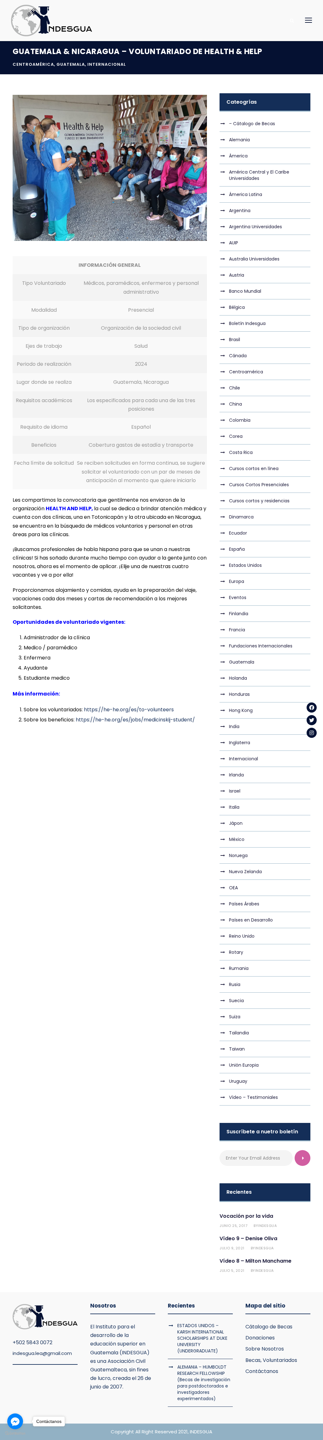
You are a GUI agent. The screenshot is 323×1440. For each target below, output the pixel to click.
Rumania (239, 968)
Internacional (106, 64)
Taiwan (237, 1049)
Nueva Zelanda (245, 871)
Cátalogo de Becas (268, 1326)
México (236, 839)
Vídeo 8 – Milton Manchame (255, 1261)
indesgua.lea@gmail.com (42, 1353)
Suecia (236, 1000)
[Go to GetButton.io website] (15, 1433)
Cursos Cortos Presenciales (259, 484)
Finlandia (238, 613)
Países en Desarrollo (251, 920)
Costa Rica (241, 452)
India (234, 726)
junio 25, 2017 (233, 1225)
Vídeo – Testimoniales (253, 1097)
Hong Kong (241, 710)
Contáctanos (261, 1371)
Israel (234, 791)
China (235, 404)
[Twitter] (312, 720)
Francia (237, 630)
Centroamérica (33, 64)
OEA (233, 888)
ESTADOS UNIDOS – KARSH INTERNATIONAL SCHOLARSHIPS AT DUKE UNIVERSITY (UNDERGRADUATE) (202, 1338)
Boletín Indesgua (247, 323)
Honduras (239, 694)
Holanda (238, 678)
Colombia (239, 420)
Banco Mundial (245, 291)
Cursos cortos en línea (254, 468)
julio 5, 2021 (232, 1270)
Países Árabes (244, 904)
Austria (236, 275)
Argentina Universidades (255, 227)
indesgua (267, 1225)
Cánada (238, 355)
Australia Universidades (254, 259)
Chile (234, 388)
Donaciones (260, 1337)
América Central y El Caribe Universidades (259, 175)
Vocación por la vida (246, 1216)
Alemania (239, 140)
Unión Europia (244, 1065)
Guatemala (70, 64)
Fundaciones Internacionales (260, 646)
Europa (236, 581)
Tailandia (239, 1033)
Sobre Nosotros (264, 1348)
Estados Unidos (245, 565)
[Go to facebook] (15, 1421)
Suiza (234, 1017)
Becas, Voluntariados (271, 1360)
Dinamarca (241, 517)
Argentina (239, 210)
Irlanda (236, 775)
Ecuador (238, 533)
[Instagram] (312, 733)
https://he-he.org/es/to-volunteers (129, 709)
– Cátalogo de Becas (252, 123)
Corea (236, 436)
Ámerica (238, 156)
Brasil (234, 339)
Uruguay (238, 1081)
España (237, 549)
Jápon (236, 823)
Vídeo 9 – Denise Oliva (248, 1238)
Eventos (237, 597)
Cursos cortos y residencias (259, 501)
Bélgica (237, 307)
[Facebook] (312, 707)
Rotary (236, 952)
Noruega (238, 855)
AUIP (233, 243)
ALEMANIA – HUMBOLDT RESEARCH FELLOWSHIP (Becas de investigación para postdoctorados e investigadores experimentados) (203, 1383)
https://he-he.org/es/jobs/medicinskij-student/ (135, 719)
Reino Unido (242, 936)
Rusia (234, 984)
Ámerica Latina (245, 194)
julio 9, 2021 (232, 1248)
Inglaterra (239, 742)
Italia (234, 807)
